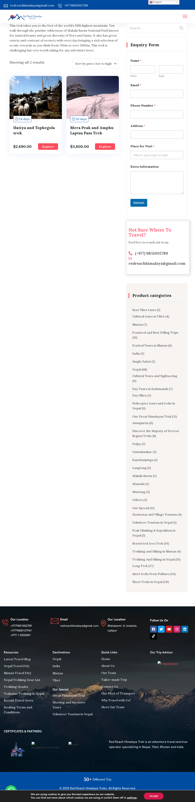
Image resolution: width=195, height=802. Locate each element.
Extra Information (144, 166)
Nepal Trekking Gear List (22, 680)
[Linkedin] (184, 629)
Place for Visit (142, 146)
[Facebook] (153, 629)
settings (132, 798)
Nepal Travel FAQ (16, 666)
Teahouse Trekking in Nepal (24, 693)
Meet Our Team (112, 707)
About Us (108, 666)
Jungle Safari (141, 361)
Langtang (139, 468)
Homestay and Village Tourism (154, 514)
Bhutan (137, 324)
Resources (11, 652)
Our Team (108, 673)
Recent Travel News (18, 700)
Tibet (56, 680)
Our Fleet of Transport (118, 693)
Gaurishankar (142, 452)
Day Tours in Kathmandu (150, 389)
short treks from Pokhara (151, 574)
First (133, 76)
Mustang (138, 492)
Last (161, 76)
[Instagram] (176, 629)
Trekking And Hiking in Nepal (153, 559)
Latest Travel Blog (17, 659)
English (157, 2)
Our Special (140, 508)
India (136, 353)
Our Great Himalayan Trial (151, 416)
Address (137, 126)
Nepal (136, 369)
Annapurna (140, 423)
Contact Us (109, 686)
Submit (138, 203)
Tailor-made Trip (114, 680)
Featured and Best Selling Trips (155, 332)
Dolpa (136, 444)
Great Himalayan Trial (69, 695)
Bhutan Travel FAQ (17, 673)
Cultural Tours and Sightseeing (154, 376)
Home (105, 659)
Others (137, 500)
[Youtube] (169, 629)
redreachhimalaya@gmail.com (32, 5)
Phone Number (143, 105)
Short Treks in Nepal (147, 582)
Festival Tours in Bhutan (149, 345)
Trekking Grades (16, 687)
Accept (153, 796)
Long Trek (140, 566)
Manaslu (138, 484)
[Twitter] (161, 629)
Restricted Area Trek (147, 543)
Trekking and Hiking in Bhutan (154, 551)
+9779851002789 (76, 5)
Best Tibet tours (144, 310)
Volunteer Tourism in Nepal (152, 522)
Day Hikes (139, 395)
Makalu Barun (142, 476)
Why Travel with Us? (116, 700)
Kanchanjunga (142, 460)
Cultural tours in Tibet (148, 316)
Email (135, 85)
